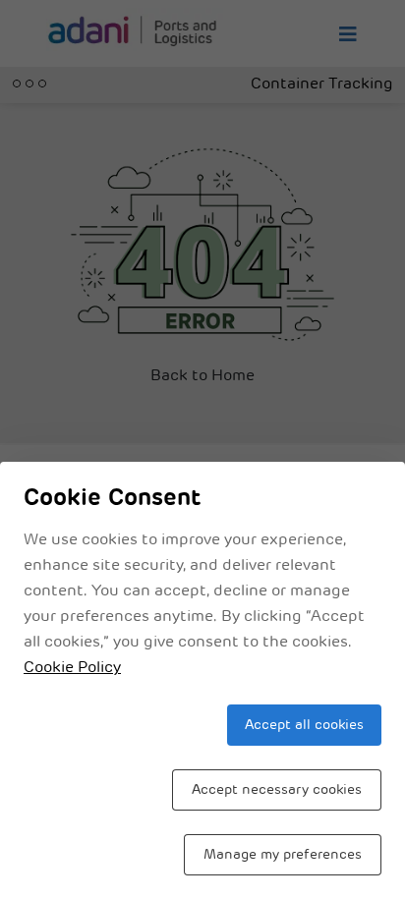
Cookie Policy (72, 668)
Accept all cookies (304, 725)
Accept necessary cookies (277, 790)
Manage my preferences (282, 855)
